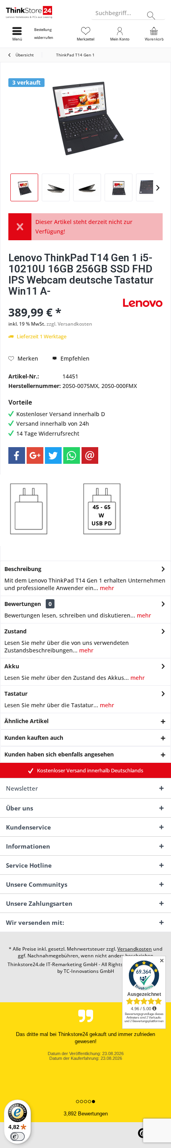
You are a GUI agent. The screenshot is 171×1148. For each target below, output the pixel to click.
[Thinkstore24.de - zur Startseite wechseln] (43, 12)
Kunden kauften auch (33, 737)
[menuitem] (51, 34)
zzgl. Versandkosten (69, 323)
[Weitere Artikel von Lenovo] (143, 303)
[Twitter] (53, 455)
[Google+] (35, 455)
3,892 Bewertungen (86, 1114)
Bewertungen (22, 604)
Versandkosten (134, 948)
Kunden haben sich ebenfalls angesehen (59, 754)
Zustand (15, 631)
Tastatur (15, 693)
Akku (11, 666)
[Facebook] (16, 455)
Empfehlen (74, 358)
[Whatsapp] (71, 455)
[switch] (17, 1136)
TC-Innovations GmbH (89, 971)
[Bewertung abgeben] (64, 302)
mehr (106, 588)
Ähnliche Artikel (26, 721)
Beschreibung (22, 569)
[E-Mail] (90, 455)
